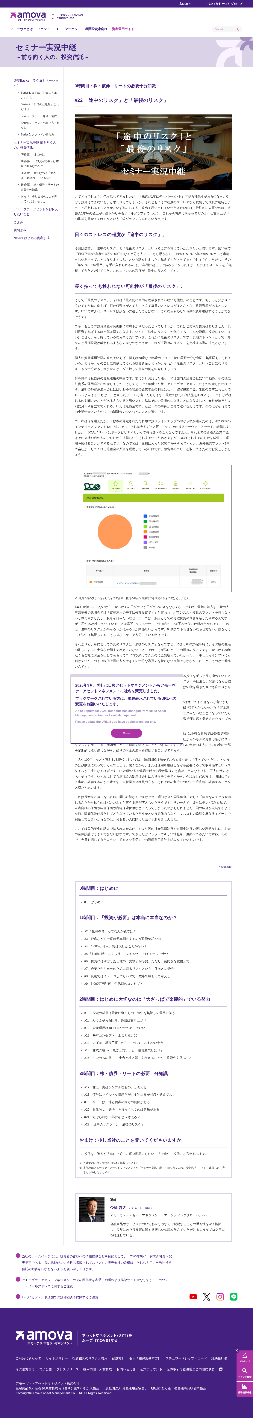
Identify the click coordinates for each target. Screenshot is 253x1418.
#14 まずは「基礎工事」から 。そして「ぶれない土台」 (125, 1043)
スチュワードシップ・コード (186, 1358)
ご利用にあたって (28, 1358)
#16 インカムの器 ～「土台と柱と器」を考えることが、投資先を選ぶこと (138, 1058)
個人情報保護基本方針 (145, 1358)
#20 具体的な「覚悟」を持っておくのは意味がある (121, 1109)
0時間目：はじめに (33, 154)
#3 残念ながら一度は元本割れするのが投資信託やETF (123, 939)
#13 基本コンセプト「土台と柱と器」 (112, 1035)
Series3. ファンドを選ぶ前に (39, 116)
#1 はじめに (94, 902)
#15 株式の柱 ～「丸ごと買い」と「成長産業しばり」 (123, 1050)
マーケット (73, 29)
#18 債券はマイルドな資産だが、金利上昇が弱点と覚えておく (129, 1094)
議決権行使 (219, 1358)
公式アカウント (151, 1369)
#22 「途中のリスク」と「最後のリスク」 (114, 1124)
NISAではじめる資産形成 (32, 238)
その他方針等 (25, 1369)
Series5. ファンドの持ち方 (37, 134)
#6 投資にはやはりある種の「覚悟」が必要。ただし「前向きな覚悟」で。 (138, 961)
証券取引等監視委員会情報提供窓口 (194, 1369)
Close (126, 733)
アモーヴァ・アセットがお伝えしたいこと (36, 211)
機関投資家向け (96, 29)
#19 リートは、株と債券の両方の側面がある (117, 1102)
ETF (57, 29)
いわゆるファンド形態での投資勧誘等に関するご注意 (60, 1297)
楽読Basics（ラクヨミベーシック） (36, 83)
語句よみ (20, 230)
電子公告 (45, 1369)
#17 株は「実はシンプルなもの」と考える (115, 1087)
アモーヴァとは (21, 29)
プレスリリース (68, 1369)
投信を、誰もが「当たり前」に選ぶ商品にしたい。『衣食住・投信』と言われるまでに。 (148, 1154)
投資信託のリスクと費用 (89, 1358)
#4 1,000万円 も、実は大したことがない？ (115, 946)
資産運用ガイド (123, 29)
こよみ (18, 222)
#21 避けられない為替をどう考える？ (112, 1117)
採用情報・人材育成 (97, 1369)
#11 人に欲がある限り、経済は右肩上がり (115, 1020)
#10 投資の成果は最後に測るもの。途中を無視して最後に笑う (129, 1013)
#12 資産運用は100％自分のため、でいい (114, 1028)
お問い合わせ (126, 1369)
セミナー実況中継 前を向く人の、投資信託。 (35, 145)
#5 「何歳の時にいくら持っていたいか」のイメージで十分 (126, 954)
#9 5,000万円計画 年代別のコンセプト (113, 983)
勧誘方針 (118, 1358)
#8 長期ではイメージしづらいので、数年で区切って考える (127, 976)
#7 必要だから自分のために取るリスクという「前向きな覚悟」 (130, 968)
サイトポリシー (57, 1358)
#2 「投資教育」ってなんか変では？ (110, 931)
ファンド (43, 29)
